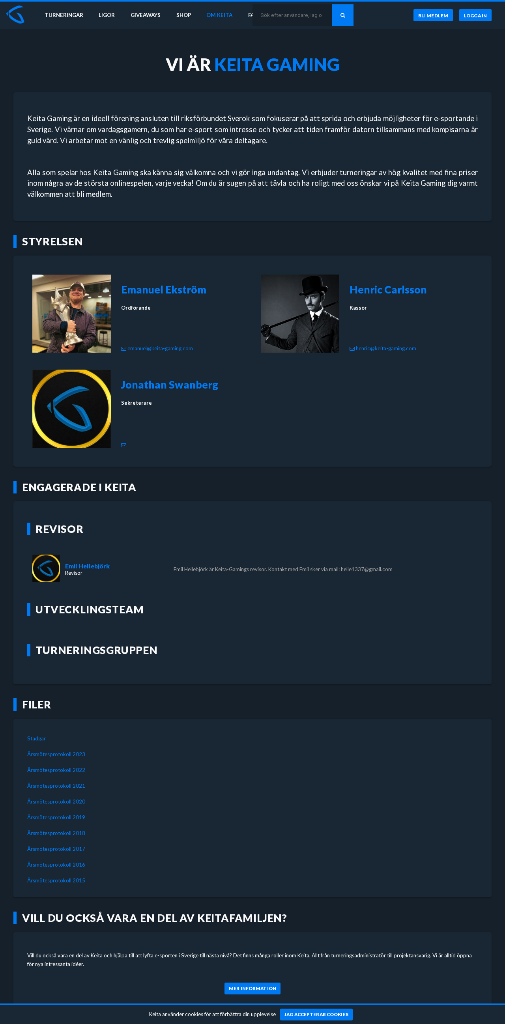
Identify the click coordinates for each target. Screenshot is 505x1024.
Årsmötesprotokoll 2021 (56, 786)
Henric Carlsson (388, 289)
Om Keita (219, 15)
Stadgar (36, 738)
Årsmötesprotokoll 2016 (56, 864)
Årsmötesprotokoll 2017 (56, 849)
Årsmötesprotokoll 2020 (56, 801)
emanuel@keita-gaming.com (160, 348)
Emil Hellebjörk (87, 566)
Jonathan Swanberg (169, 384)
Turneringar (64, 15)
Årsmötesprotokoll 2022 (56, 770)
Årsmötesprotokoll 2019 (56, 817)
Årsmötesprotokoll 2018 (56, 833)
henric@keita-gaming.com (386, 348)
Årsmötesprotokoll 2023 (56, 754)
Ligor (107, 15)
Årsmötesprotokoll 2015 (56, 880)
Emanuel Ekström (163, 289)
